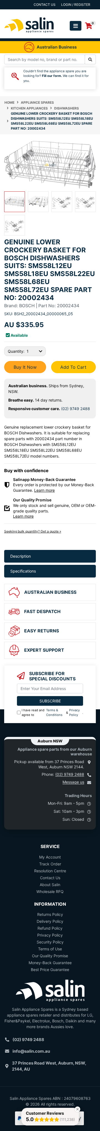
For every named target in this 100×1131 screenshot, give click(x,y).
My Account (50, 857)
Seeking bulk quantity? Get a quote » (32, 531)
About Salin (50, 884)
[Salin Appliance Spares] (29, 35)
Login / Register (75, 4)
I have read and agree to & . (52, 712)
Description (20, 556)
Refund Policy (50, 928)
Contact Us (50, 877)
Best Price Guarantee (50, 969)
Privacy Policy (74, 712)
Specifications (23, 571)
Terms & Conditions (54, 712)
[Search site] (90, 59)
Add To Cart (73, 367)
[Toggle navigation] (75, 26)
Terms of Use (50, 948)
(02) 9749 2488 (75, 408)
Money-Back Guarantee (50, 962)
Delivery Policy (50, 921)
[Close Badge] (77, 1109)
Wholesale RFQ (50, 891)
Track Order (50, 864)
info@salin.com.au (31, 1051)
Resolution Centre (50, 870)
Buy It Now (25, 367)
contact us (45, 4)
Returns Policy (50, 914)
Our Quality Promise (50, 955)
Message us (73, 782)
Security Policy (50, 942)
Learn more (44, 490)
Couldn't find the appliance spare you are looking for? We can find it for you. (56, 76)
